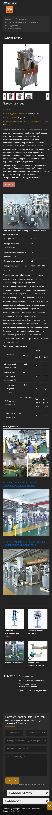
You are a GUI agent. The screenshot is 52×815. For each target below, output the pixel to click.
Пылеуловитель (26, 676)
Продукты (20, 19)
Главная (9, 19)
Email (9, 184)
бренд (6, 109)
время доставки (10, 117)
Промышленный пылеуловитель (33, 691)
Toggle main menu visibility (46, 10)
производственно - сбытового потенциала (22, 121)
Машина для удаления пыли (31, 680)
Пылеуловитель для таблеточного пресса (28, 685)
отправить (12, 780)
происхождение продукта (14, 113)
